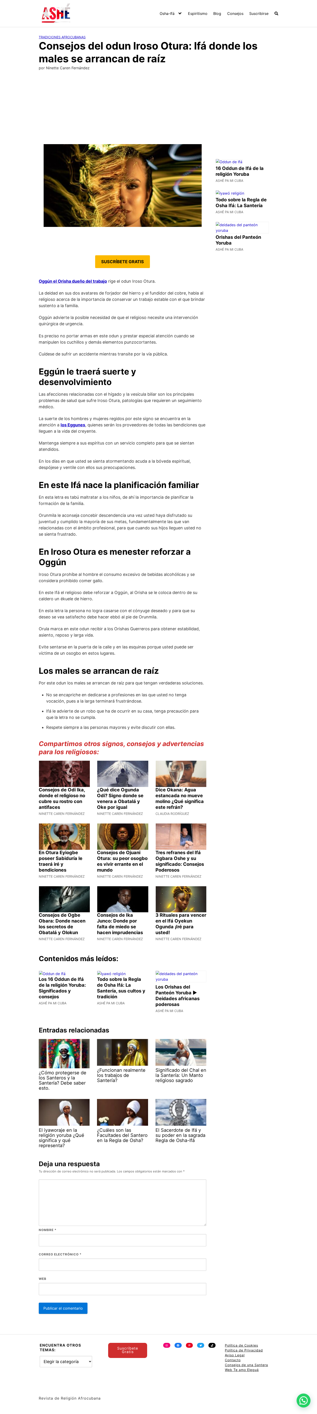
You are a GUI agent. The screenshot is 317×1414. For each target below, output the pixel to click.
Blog (217, 13)
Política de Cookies (241, 1345)
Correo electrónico (60, 1254)
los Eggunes (73, 424)
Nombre (47, 1230)
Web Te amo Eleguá (242, 1370)
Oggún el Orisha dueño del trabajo (73, 281)
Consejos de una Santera (246, 1365)
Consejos (235, 13)
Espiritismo (197, 13)
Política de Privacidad (244, 1350)
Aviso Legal (235, 1355)
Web (42, 1279)
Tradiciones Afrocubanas (62, 37)
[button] (304, 1400)
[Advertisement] (158, 109)
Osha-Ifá (167, 13)
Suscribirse (258, 13)
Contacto (233, 1360)
